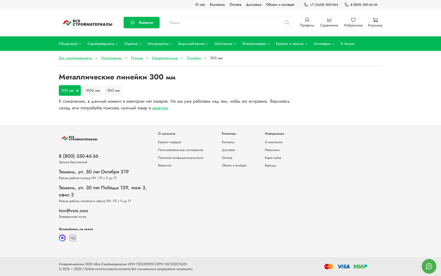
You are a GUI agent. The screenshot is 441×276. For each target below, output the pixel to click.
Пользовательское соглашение (180, 150)
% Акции (347, 43)
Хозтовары (322, 43)
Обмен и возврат (280, 4)
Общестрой (68, 43)
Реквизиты (272, 150)
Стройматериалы (101, 43)
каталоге (160, 108)
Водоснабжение (191, 43)
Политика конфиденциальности (181, 157)
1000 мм (93, 90)
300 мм (67, 90)
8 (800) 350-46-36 (364, 4)
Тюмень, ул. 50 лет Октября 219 (94, 171)
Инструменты (158, 43)
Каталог (146, 23)
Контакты (217, 4)
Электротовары (254, 43)
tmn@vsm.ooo (73, 210)
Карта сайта (273, 157)
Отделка (131, 43)
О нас (200, 4)
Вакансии (165, 165)
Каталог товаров (169, 142)
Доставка (253, 4)
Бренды (270, 165)
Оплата (235, 4)
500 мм (113, 90)
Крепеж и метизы (290, 43)
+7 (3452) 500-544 (324, 4)
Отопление (223, 43)
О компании (274, 142)
